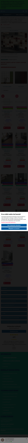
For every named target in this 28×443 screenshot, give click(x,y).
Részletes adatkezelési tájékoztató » (8, 222)
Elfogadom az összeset (14, 228)
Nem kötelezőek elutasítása (14, 225)
